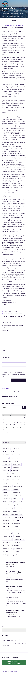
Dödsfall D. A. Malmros (18, 562)
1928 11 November (12, 311)
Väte (5, 551)
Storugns (20, 316)
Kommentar (5, 330)
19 (10, 424)
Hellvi (15, 489)
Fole (6, 470)
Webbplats (5, 365)
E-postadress (6, 357)
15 (21, 422)
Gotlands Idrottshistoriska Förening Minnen (13, 639)
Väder (16, 542)
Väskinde (16, 545)
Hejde (6, 489)
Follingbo (15, 470)
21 (17, 424)
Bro (13, 451)
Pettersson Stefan (11, 586)
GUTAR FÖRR (8, 8)
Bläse (6, 313)
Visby (6, 542)
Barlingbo (15, 448)
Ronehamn (16, 523)
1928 (5, 311)
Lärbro (18, 508)
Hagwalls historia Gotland (8, 643)
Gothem (15, 480)
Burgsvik (16, 455)
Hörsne (16, 492)
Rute (5, 316)
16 (24, 422)
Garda (6, 480)
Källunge (18, 501)
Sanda (15, 526)
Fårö (14, 473)
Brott (6, 455)
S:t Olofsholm (12, 316)
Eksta (16, 461)
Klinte (6, 498)
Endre (6, 464)
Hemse (6, 492)
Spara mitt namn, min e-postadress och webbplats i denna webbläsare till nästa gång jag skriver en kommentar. (13, 374)
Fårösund (15, 313)
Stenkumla (16, 530)
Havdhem (17, 486)
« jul (7, 432)
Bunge (10, 313)
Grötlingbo (7, 483)
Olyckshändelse (16, 514)
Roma (16, 520)
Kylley (22, 315)
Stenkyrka (7, 533)
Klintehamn (16, 315)
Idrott (6, 495)
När (5, 514)
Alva (6, 448)
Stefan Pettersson (17, 25)
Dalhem (15, 458)
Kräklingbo (7, 501)
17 (3, 424)
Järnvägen (16, 495)
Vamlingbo (7, 539)
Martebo (6, 511)
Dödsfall (7, 461)
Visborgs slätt (19, 539)
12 (10, 422)
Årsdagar (15, 551)
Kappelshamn (8, 315)
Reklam (6, 520)
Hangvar (7, 486)
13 (14, 422)
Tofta (17, 536)
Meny (14, 20)
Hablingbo (18, 483)
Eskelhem (16, 464)
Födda (17, 476)
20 (14, 424)
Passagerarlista (18, 517)
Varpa (20, 586)
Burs (6, 458)
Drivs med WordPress (12, 671)
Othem (6, 517)
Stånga (18, 533)
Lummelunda (8, 508)
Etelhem (7, 467)
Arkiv (3, 627)
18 (7, 424)
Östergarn (14, 555)
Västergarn (7, 548)
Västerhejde (18, 548)
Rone (6, 523)
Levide (6, 505)
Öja (5, 555)
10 (3, 422)
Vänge (6, 545)
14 (17, 422)
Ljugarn (16, 505)
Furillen (21, 313)
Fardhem (17, 467)
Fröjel (6, 473)
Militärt (17, 511)
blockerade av (15, 663)
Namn (4, 350)
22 (21, 424)
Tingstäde (7, 536)
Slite (6, 530)
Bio (5, 451)
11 (6, 422)
